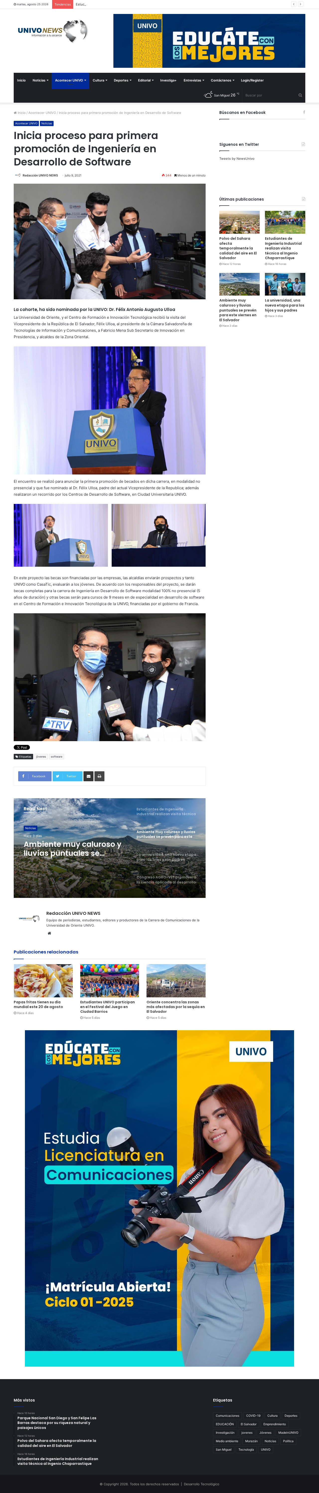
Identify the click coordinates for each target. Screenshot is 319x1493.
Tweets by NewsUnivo (236, 158)
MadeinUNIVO (288, 1432)
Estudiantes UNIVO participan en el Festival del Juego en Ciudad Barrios (107, 1007)
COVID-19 (253, 1415)
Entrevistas (192, 80)
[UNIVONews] (51, 31)
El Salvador (248, 1424)
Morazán (251, 1441)
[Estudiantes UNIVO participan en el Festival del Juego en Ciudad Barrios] (109, 980)
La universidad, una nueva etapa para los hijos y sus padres (74, 849)
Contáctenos (221, 80)
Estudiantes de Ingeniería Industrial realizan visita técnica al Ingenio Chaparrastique (140, 4)
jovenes (246, 1432)
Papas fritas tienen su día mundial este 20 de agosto (38, 1004)
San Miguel (224, 1449)
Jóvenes (265, 1432)
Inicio (21, 80)
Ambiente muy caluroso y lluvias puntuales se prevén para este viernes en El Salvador (237, 310)
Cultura (98, 80)
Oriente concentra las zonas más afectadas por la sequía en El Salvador (176, 1007)
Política (288, 1441)
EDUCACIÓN (225, 1424)
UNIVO (265, 1449)
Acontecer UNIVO (69, 80)
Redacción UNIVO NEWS (40, 175)
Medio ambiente (227, 1441)
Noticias (39, 80)
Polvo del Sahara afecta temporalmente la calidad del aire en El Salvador (238, 248)
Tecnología (246, 1449)
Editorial (144, 80)
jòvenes (41, 756)
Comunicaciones (227, 1415)
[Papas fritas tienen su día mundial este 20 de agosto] (43, 980)
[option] (110, 848)
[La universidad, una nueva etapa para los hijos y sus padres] (285, 284)
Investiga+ (168, 80)
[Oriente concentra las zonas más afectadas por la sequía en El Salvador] (176, 980)
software (56, 756)
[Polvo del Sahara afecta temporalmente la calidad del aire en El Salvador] (239, 222)
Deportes (121, 80)
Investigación (225, 1432)
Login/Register (252, 80)
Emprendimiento (274, 1424)
